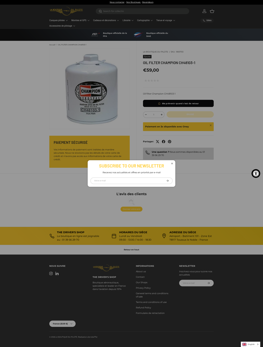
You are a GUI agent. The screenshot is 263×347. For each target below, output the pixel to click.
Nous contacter (117, 2)
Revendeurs (147, 2)
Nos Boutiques (133, 2)
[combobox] (250, 344)
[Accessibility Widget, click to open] (255, 173)
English (251, 344)
